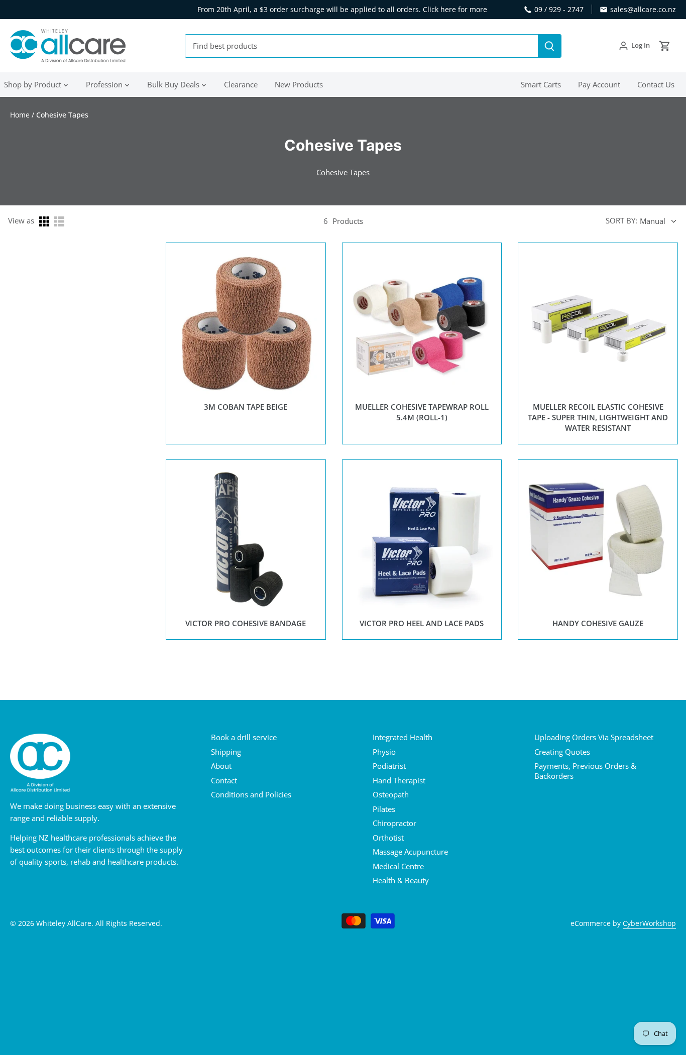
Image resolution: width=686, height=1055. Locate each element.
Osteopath (391, 794)
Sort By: (621, 220)
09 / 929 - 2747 (559, 9)
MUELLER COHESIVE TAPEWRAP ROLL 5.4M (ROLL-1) (422, 412)
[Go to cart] (665, 46)
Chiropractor (394, 823)
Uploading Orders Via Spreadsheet (593, 737)
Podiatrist (389, 766)
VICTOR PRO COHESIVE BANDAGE (245, 623)
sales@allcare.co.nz (643, 9)
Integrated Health (402, 737)
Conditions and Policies (251, 794)
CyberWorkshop (649, 923)
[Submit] (549, 46)
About (221, 766)
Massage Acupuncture (410, 852)
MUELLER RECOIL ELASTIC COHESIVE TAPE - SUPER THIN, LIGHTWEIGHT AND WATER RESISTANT (598, 417)
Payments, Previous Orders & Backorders (585, 771)
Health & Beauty (401, 880)
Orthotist (388, 838)
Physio (384, 752)
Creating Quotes (562, 752)
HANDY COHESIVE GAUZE (597, 623)
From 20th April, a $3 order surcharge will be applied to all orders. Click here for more (342, 9)
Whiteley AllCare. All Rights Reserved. (99, 923)
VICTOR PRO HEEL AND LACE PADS (422, 623)
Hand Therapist (399, 780)
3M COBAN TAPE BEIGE (245, 407)
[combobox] (361, 46)
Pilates (384, 809)
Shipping (226, 752)
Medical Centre (398, 866)
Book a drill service (244, 737)
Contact (224, 780)
